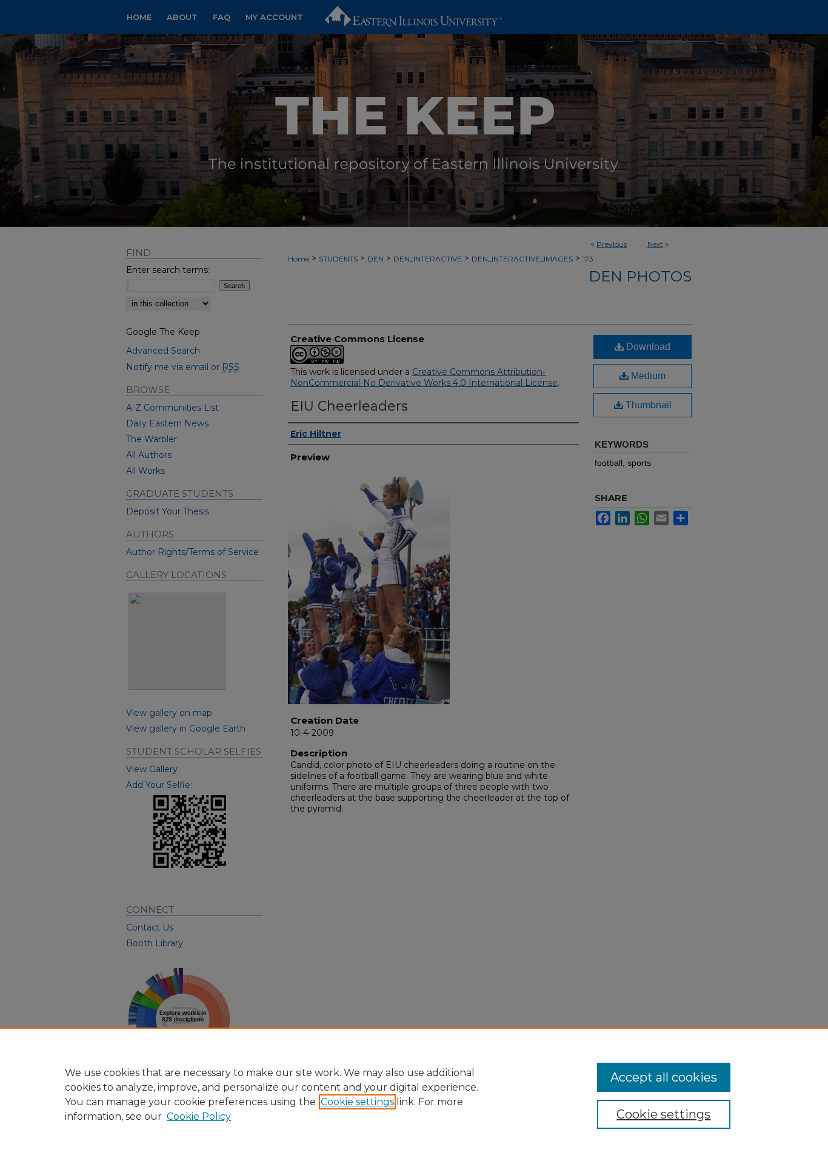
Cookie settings (357, 1102)
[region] (414, 1094)
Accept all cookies (663, 1077)
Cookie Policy (199, 1116)
